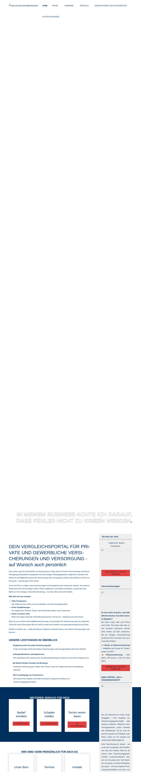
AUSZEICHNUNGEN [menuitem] (50, 17)
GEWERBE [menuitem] (69, 6)
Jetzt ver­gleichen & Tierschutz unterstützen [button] (115, 573)
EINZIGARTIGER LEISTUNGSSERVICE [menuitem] (111, 6)
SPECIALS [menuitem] (84, 6)
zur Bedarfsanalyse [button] (21, 723)
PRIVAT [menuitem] (55, 6)
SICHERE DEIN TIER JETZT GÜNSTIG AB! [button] (116, 668)
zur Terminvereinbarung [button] (77, 725)
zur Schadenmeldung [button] (49, 723)
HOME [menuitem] (45, 6)
